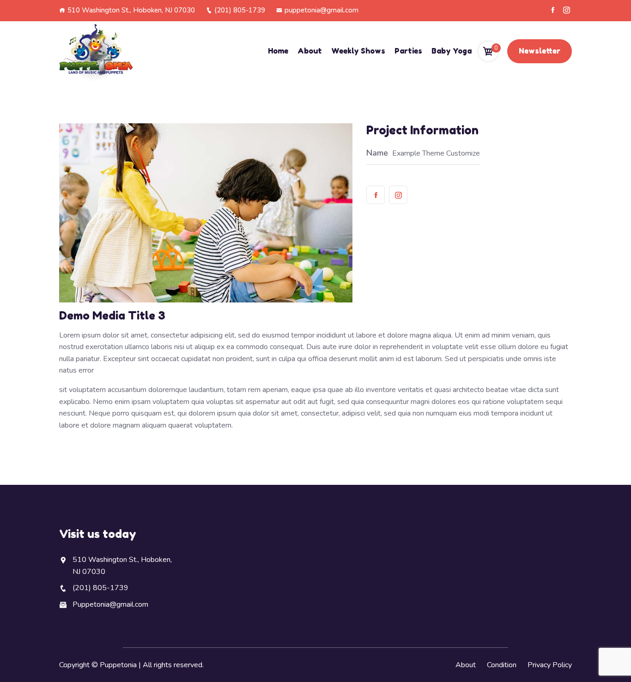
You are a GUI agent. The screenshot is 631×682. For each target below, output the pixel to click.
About (309, 50)
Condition (501, 665)
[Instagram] (566, 10)
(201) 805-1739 (239, 10)
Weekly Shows (358, 50)
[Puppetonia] (96, 51)
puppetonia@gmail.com (321, 10)
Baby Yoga (451, 50)
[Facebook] (552, 10)
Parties (408, 50)
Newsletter (539, 50)
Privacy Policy (550, 665)
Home (278, 50)
